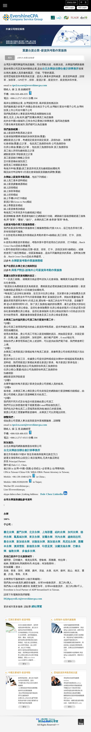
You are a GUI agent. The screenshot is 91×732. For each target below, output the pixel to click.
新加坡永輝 (23, 541)
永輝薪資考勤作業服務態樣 (27, 260)
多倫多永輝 (28, 550)
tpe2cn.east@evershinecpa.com (29, 85)
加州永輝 (73, 532)
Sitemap (52, 719)
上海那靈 (47, 532)
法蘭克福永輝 (63, 546)
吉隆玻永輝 (38, 541)
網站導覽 (37, 606)
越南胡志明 (74, 536)
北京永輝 (34, 532)
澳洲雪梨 (19, 546)
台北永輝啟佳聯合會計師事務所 (60, 68)
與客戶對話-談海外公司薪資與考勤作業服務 (36, 270)
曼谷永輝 (9, 541)
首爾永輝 (47, 536)
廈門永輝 (21, 532)
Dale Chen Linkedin (51, 494)
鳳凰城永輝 (20, 536)
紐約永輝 (60, 532)
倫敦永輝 (14, 550)
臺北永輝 (9, 532)
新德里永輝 (33, 546)
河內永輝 (60, 536)
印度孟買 (47, 546)
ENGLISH (71, 3)
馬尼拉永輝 (69, 541)
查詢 (10, 58)
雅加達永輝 (53, 541)
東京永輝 (34, 536)
